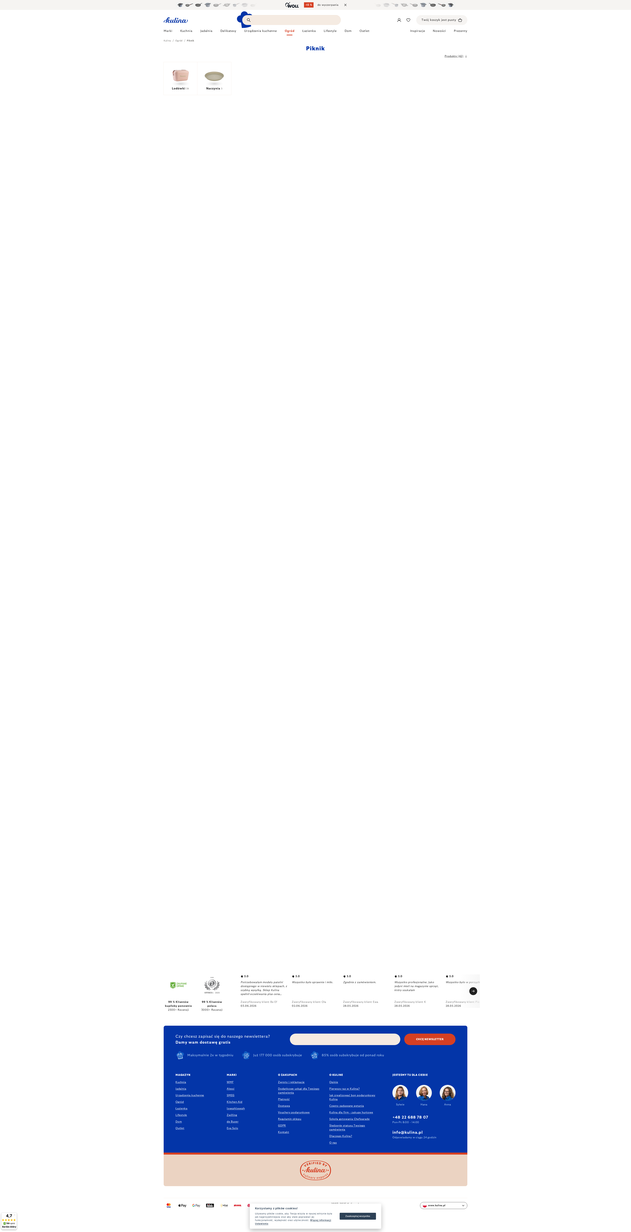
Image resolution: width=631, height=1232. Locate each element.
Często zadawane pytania (346, 1106)
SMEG (230, 1095)
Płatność (284, 1099)
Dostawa (284, 1106)
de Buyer (232, 1121)
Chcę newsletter (430, 1039)
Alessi (230, 1088)
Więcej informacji (320, 1220)
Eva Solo (232, 1128)
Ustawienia (261, 1223)
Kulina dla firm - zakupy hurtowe (351, 1112)
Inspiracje (417, 31)
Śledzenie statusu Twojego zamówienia (347, 1127)
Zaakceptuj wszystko (357, 1216)
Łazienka (181, 1108)
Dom (178, 1121)
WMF (230, 1082)
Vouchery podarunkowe (294, 1112)
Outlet (179, 1128)
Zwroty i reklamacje (291, 1082)
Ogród (179, 1102)
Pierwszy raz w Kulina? (344, 1088)
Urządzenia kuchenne (189, 1095)
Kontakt (283, 1132)
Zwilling (232, 1115)
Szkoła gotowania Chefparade (349, 1119)
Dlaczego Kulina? (340, 1136)
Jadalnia (180, 1088)
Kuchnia (180, 1082)
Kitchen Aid (234, 1102)
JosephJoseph (236, 1108)
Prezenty (460, 31)
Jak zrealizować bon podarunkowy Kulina (352, 1097)
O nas (333, 1142)
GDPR (282, 1125)
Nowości (439, 31)
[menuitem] (168, 32)
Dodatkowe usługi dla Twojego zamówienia (298, 1090)
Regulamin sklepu (289, 1119)
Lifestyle (181, 1115)
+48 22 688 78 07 (410, 1117)
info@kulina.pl (407, 1133)
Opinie (333, 1082)
